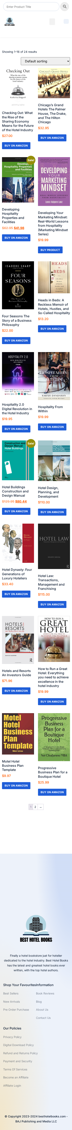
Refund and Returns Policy (20, 1053)
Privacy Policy (12, 1037)
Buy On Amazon (16, 145)
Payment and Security (17, 1061)
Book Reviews (45, 993)
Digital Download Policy (18, 1045)
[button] (52, 21)
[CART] (66, 21)
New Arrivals (11, 1001)
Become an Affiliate (15, 1077)
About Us (42, 1009)
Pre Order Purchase (16, 1009)
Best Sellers (10, 993)
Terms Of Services (15, 1069)
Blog (39, 1001)
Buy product (50, 250)
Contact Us (43, 1017)
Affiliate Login (12, 1085)
